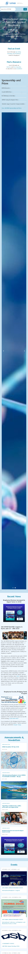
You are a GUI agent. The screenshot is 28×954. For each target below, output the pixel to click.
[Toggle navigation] (25, 9)
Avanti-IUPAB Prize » (7, 92)
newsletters (19, 68)
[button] (12, 587)
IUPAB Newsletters (6, 744)
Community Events (8, 943)
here (18, 676)
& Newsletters (16, 739)
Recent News (14, 596)
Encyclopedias (17, 67)
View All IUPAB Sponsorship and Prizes (11, 108)
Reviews (9, 67)
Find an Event (14, 48)
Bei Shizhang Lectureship (8, 95)
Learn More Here (13, 718)
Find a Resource (14, 62)
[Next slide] (24, 351)
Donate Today (17, 724)
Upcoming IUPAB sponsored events (12, 887)
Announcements (12, 737)
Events (14, 864)
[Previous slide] (3, 351)
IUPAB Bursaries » (6, 88)
